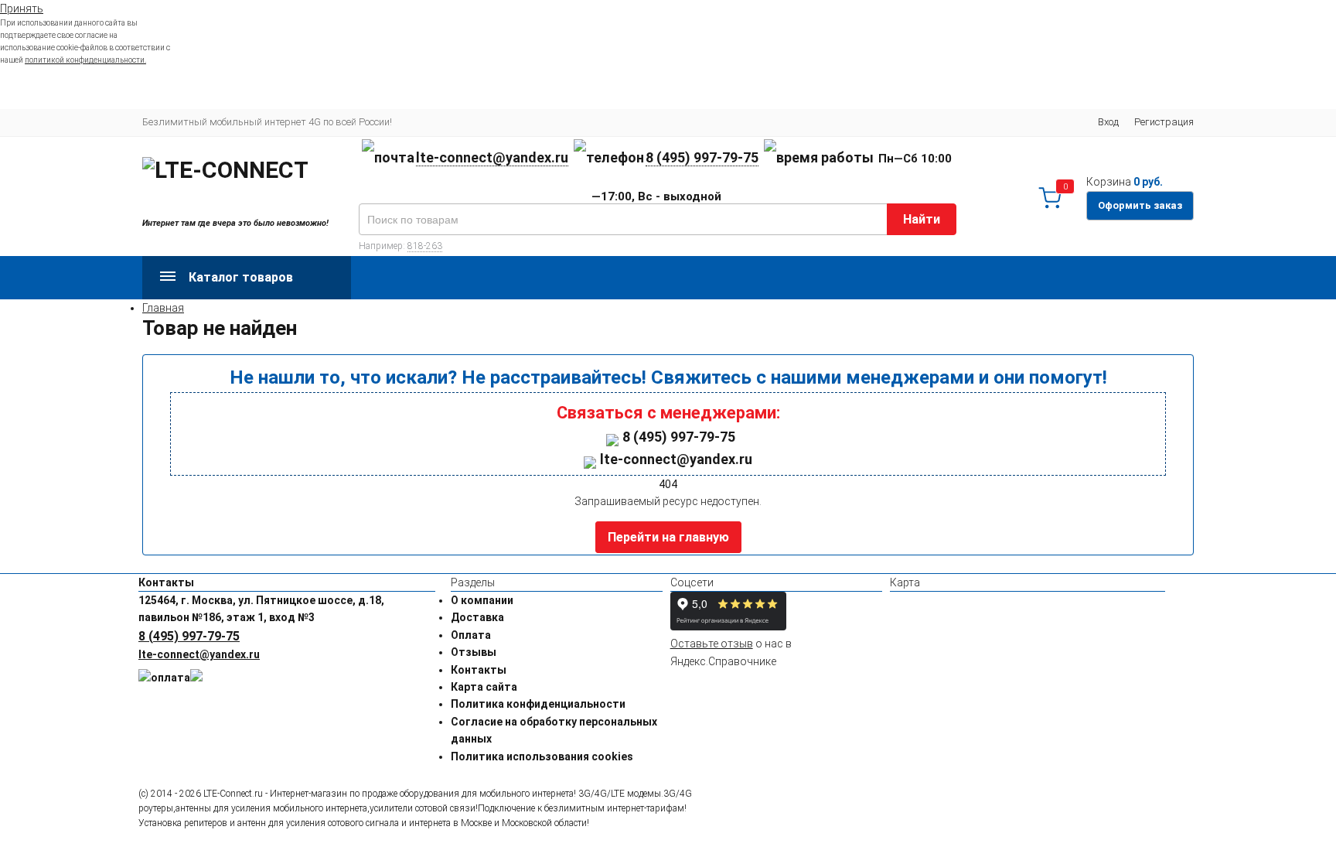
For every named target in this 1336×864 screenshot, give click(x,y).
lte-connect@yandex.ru (492, 157)
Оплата (471, 635)
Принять (21, 8)
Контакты (478, 670)
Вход (1108, 122)
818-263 (424, 246)
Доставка (477, 617)
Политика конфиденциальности (538, 704)
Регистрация (1164, 122)
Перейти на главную (668, 537)
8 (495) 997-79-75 (702, 157)
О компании (482, 600)
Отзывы (473, 652)
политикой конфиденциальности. (85, 60)
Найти (921, 219)
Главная (163, 308)
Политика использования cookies (542, 756)
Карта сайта (484, 687)
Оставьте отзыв (711, 643)
